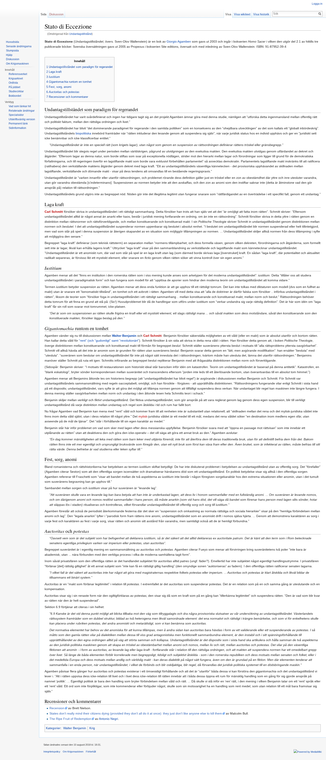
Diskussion (56, 14)
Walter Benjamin (124, 335)
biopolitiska (83, 133)
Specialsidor (16, 114)
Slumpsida (12, 50)
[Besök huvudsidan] (19, 17)
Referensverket (18, 74)
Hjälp (9, 55)
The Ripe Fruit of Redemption (70, 719)
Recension (56, 708)
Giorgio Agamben (179, 41)
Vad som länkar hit (20, 106)
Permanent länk (18, 123)
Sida (43, 14)
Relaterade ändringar (22, 110)
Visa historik (261, 14)
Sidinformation (17, 128)
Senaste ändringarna (18, 46)
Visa (228, 14)
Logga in (317, 3)
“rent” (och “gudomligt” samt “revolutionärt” (109, 340)
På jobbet (14, 87)
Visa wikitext (242, 14)
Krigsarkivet (16, 78)
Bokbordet (15, 95)
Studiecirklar (16, 91)
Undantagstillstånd (80, 33)
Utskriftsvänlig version (22, 119)
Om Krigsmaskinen (17, 63)
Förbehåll (91, 751)
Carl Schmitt (54, 211)
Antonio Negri (108, 719)
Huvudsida (12, 41)
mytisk (142, 416)
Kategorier (53, 728)
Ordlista (13, 82)
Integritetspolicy (51, 751)
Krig (92, 728)
